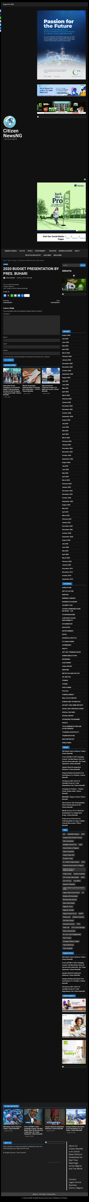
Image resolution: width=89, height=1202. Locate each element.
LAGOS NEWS (47, 255)
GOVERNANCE (66, 645)
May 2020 (65, 551)
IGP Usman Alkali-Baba (71, 877)
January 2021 (66, 522)
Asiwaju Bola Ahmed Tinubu (72, 837)
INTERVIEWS (66, 659)
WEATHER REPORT (68, 739)
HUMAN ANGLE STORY (69, 656)
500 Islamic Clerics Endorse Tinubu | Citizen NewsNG (13, 1117)
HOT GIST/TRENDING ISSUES (71, 652)
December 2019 (67, 568)
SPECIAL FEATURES (68, 712)
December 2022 (67, 491)
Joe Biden (77, 881)
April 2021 (65, 512)
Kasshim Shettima (69, 884)
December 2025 (67, 363)
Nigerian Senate (68, 910)
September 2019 (67, 579)
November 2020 (67, 529)
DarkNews (56, 1198)
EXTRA (64, 634)
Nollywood (66, 917)
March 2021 (66, 515)
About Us (35, 1194)
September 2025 (67, 374)
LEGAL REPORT (67, 666)
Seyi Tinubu (67, 938)
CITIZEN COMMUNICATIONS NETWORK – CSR (71, 610)
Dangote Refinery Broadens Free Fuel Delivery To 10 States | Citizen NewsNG (73, 775)
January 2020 (66, 565)
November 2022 (67, 494)
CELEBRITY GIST (67, 605)
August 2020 (66, 540)
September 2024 (67, 416)
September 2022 (67, 501)
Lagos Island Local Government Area (73, 888)
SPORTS (30, 251)
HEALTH (77, 251)
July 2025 (65, 381)
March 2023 (66, 480)
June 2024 (65, 427)
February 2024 (67, 441)
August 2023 (66, 462)
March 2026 (66, 353)
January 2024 (66, 445)
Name (5, 337)
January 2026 (66, 360)
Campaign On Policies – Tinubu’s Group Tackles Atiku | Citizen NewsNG (72, 791)
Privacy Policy (51, 1194)
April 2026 (65, 349)
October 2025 (66, 370)
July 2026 (65, 339)
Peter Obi (66, 927)
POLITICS (22, 251)
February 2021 (67, 519)
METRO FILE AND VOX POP (33, 255)
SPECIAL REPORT (68, 716)
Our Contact (42, 1194)
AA (64, 834)
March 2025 (66, 395)
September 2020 (67, 537)
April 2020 (65, 554)
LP (83, 893)
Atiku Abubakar (68, 841)
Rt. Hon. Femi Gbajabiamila (72, 934)
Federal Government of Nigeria (73, 865)
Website (5, 350)
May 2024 (65, 431)
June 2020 (65, 547)
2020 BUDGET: (7, 301)
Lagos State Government (71, 893)
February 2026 (67, 356)
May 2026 (65, 346)
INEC (82, 877)
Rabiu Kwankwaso (69, 931)
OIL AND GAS (66, 677)
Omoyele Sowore (68, 924)
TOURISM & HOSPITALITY (70, 732)
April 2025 (65, 392)
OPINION (65, 680)
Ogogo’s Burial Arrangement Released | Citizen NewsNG (55, 1117)
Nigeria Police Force (69, 913)
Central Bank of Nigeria (70, 848)
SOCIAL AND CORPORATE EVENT (73, 709)
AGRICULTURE (66, 587)
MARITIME (65, 670)
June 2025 (65, 385)
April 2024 (65, 434)
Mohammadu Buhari (69, 899)
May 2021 (65, 508)
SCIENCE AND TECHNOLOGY (71, 701)
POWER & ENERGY (68, 694)
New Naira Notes (68, 903)
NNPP (81, 913)
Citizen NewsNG (12, 133)
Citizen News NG (68, 855)
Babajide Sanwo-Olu (69, 844)
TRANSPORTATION (68, 736)
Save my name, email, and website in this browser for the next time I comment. (27, 357)
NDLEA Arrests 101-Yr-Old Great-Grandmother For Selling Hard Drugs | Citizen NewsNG (73, 813)
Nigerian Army (68, 906)
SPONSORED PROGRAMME (71, 719)
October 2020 (66, 533)
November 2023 (67, 452)
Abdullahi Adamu (73, 834)
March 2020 (66, 558)
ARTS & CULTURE (68, 591)
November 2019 (67, 572)
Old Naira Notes (68, 920)
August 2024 (66, 420)
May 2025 (65, 388)
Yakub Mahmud (68, 945)
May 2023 (65, 473)
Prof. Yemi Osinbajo (78, 927)
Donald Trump (68, 858)
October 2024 (66, 413)
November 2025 (67, 367)
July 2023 (65, 466)
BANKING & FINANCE (11, 251)
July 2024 (65, 423)
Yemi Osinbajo (67, 948)
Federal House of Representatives (68, 869)
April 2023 (65, 476)
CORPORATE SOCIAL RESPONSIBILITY (69, 619)
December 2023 (67, 448)
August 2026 (66, 335)
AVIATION (65, 594)
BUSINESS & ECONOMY (65, 251)
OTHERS (6, 264)
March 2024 (66, 438)
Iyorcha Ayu (67, 881)
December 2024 (67, 406)
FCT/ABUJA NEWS (68, 641)
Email (5, 344)
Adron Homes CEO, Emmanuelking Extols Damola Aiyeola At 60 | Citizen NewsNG (73, 805)
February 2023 (67, 484)
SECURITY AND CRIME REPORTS (72, 705)
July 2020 (65, 544)
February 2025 (67, 399)
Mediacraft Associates (70, 896)
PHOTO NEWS (66, 687)
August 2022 (66, 505)
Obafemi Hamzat (78, 917)
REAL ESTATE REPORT (69, 698)
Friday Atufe (67, 874)
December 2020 (67, 526)
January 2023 (66, 487)
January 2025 (66, 402)
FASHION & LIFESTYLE (69, 638)
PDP (78, 924)
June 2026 (65, 342)
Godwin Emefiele (79, 874)
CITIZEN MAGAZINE (68, 614)
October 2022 (66, 498)
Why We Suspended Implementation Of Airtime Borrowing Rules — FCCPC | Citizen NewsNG (32, 376)
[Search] (83, 253)
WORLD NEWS (58, 255)
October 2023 (66, 455)
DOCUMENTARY (67, 624)
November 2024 (67, 409)
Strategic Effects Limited (71, 941)
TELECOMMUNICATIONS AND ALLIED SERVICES (71, 727)
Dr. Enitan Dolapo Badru (71, 862)
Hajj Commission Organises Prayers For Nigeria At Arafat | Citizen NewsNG (51, 376)
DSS (83, 862)
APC (82, 834)
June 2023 (65, 469)
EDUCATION (52, 251)
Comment (6, 314)
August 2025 (66, 377)
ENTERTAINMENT (40, 251)
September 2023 (67, 459)
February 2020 (67, 561)
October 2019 (66, 575)
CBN (80, 844)
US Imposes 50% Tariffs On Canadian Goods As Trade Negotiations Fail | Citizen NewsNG (73, 783)
